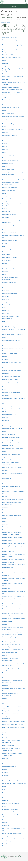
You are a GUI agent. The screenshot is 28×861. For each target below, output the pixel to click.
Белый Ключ (5, 321)
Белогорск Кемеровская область (11, 285)
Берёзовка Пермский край (9, 365)
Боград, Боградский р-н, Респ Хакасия (12, 499)
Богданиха (5, 470)
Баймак (4, 110)
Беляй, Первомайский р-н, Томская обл (13, 334)
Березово (4, 368)
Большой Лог (6, 624)
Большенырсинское (7, 567)
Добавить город (5, 22)
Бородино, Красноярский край (10, 711)
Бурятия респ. (6, 819)
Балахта (4, 146)
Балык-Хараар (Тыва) (8, 169)
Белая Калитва (6, 254)
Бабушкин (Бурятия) (7, 54)
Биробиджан (5, 420)
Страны (3, 17)
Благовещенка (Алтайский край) (11, 437)
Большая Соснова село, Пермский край (13, 559)
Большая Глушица (7, 540)
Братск (4, 735)
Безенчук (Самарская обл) (9, 232)
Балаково (4, 141)
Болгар (4, 518)
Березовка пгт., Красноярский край (11, 362)
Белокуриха (5, 299)
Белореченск (5, 310)
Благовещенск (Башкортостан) (10, 443)
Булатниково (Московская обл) (10, 798)
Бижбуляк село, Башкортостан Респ (12, 409)
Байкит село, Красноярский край (11, 107)
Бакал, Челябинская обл (8, 113)
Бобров (4, 451)
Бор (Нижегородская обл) (9, 642)
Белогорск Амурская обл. (9, 282)
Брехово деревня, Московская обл (11, 745)
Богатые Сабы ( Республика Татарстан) (12, 467)
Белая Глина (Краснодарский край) (11, 249)
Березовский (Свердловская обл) (11, 379)
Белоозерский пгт (7, 305)
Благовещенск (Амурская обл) (10, 440)
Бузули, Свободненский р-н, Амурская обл (14, 783)
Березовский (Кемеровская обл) (11, 376)
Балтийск (4, 166)
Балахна (4, 143)
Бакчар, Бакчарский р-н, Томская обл (12, 129)
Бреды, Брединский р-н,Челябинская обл (13, 737)
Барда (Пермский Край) (8, 190)
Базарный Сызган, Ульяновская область (13, 92)
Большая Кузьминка (7, 549)
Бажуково (5, 79)
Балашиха (5, 149)
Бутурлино (5, 822)
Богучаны (5, 507)
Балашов (4, 152)
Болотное (5, 524)
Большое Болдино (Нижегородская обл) (13, 596)
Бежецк (4, 230)
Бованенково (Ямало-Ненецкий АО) (12, 460)
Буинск (4, 789)
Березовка (5, 359)
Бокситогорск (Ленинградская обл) (11, 515)
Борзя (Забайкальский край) (10, 652)
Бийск (4, 411)
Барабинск (5, 177)
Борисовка (5, 655)
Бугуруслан (5, 772)
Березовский (5, 373)
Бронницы (5, 758)
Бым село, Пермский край (9, 836)
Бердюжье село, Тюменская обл (11, 340)
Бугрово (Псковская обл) (9, 766)
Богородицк (5, 481)
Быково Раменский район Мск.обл (11, 833)
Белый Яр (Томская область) (10, 324)
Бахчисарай (5, 217)
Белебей (4, 266)
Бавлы (4, 60)
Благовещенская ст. (7, 445)
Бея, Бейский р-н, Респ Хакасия (10, 406)
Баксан (4, 126)
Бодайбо (4, 512)
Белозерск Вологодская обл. (10, 293)
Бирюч (4, 431)
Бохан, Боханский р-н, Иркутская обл (12, 724)
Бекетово (4, 243)
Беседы (4, 387)
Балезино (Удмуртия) (8, 155)
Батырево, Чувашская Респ (9, 214)
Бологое (4, 521)
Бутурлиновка (6, 825)
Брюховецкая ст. (6, 761)
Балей (4, 158)
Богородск (5, 484)
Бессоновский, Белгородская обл (11, 392)
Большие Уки (6, 588)
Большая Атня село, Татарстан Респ (12, 537)
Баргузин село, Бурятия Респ (10, 187)
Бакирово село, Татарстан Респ (10, 124)
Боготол (4, 496)
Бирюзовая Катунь (7, 426)
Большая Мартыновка (8, 551)
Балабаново (5, 132)
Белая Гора (5, 252)
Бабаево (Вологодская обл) (9, 37)
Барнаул (4, 193)
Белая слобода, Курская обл (9, 257)
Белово (4, 274)
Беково (4, 246)
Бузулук (4, 786)
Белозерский (5, 296)
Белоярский (5, 313)
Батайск (4, 208)
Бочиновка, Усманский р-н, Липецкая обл (13, 727)
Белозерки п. (5, 290)
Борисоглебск (6, 677)
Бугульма (4, 769)
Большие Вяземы (7, 575)
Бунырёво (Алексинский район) (11, 803)
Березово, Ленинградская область (11, 370)
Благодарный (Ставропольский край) (12, 448)
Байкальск (5, 104)
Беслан (4, 389)
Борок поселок (6, 718)
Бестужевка (5, 395)
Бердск (4, 337)
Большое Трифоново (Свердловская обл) (13, 618)
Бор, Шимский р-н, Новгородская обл (12, 649)
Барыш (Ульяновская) (8, 196)
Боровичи (5, 685)
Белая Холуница (6, 260)
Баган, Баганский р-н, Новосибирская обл (13, 66)
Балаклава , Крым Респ (8, 138)
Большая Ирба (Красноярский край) (12, 546)
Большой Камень (7, 621)
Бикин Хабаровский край (9, 414)
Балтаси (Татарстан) (7, 163)
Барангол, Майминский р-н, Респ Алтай (13, 179)
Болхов (4, 529)
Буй (3, 792)
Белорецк (4, 307)
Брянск (4, 764)
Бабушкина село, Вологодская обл (11, 57)
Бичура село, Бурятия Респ (9, 434)
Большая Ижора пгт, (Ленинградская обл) (13, 543)
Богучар (4, 510)
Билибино (5, 417)
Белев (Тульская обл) (8, 269)
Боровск (4, 698)
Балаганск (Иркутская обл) (9, 135)
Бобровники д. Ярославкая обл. (11, 454)
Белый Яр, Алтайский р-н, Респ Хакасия (13, 327)
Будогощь (5, 778)
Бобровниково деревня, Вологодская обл (13, 457)
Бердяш (4, 346)
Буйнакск (4, 795)
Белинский (5, 271)
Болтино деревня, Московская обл (11, 527)
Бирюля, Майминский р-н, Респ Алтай (12, 428)
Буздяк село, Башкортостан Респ (11, 781)
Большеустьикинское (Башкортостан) (12, 573)
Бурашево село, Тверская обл (10, 809)
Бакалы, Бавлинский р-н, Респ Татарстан (13, 116)
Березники (5, 356)
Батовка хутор (6, 211)
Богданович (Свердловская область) (12, 473)
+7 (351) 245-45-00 (17, 856)
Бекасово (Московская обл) (9, 240)
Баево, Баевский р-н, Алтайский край (12, 76)
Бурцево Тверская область (9, 812)
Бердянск (4, 343)
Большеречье (6, 570)
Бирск (4, 423)
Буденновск (5, 775)
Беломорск (5, 302)
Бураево (4, 806)
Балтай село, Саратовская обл (10, 160)
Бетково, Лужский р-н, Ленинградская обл (14, 398)
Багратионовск (6, 73)
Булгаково (5, 800)
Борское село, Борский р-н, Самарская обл (13, 721)
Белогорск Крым (6, 288)
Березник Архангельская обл (10, 353)
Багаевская (5, 63)
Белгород (4, 263)
